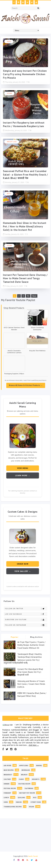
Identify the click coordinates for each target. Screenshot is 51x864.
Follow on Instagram (15, 625)
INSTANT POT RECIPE (27, 793)
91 (28, 296)
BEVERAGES (26, 770)
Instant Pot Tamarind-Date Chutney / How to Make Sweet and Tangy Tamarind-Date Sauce (25, 278)
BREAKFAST (8, 775)
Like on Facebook (13, 614)
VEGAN (9, 93)
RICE (34, 797)
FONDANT (7, 793)
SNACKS (19, 802)
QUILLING (21, 797)
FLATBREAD (29, 788)
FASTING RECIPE (24, 784)
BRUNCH (24, 775)
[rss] (27, 2)
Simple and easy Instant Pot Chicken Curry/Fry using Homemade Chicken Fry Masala (25, 74)
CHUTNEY (7, 779)
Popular (14, 637)
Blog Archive (36, 637)
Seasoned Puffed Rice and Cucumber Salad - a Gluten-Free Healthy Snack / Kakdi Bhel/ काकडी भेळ (25, 175)
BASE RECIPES (9, 770)
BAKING (39, 765)
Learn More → (22, 475)
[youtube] (36, 2)
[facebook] (14, 2)
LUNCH (6, 797)
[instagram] (18, 2)
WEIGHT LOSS (11, 142)
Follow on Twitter (14, 608)
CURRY (21, 779)
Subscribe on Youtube (16, 619)
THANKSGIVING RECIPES (13, 807)
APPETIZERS (23, 765)
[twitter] (31, 2)
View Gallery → (23, 571)
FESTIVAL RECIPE (10, 788)
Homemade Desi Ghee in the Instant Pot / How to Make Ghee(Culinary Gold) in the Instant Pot (24, 226)
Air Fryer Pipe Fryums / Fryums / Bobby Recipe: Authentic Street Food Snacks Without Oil (31, 645)
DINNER (6, 784)
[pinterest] (23, 2)
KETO (9, 193)
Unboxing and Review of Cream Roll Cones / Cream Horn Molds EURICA (31, 684)
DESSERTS (35, 779)
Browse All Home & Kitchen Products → (25, 385)
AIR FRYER (7, 765)
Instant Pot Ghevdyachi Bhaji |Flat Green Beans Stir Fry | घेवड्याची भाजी (30, 672)
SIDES (9, 41)
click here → (34, 745)
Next (34, 296)
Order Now (22, 564)
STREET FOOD (36, 802)
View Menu (22, 468)
